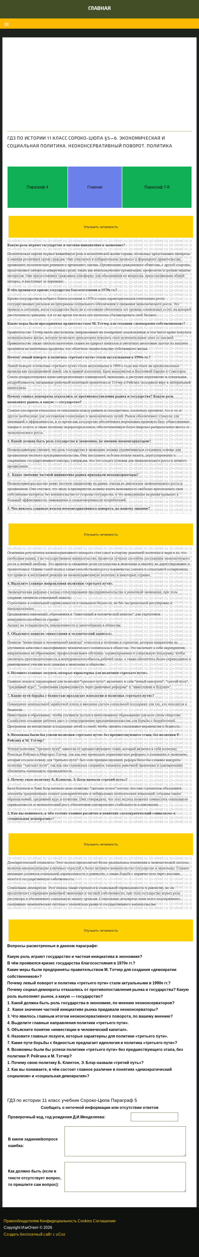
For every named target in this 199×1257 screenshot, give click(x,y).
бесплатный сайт (36, 1234)
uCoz (60, 1234)
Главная (99, 8)
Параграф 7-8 (156, 187)
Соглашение (104, 1221)
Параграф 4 (37, 187)
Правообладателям (21, 1221)
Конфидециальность (58, 1221)
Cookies (85, 1221)
